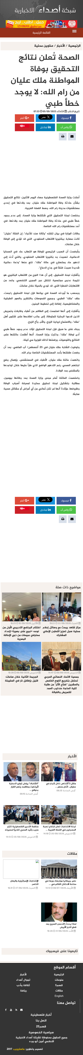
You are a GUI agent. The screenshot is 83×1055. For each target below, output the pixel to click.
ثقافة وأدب (23, 985)
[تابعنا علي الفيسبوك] (5, 1010)
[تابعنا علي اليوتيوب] (11, 1010)
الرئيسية (74, 46)
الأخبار (61, 46)
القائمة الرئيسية (41, 33)
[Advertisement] (41, 168)
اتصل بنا (41, 1020)
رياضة (23, 991)
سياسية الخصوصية (41, 1032)
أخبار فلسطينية (41, 1015)
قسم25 (41, 1026)
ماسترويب (19, 1049)
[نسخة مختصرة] (16, 1010)
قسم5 (59, 985)
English (59, 996)
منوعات (59, 980)
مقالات (59, 991)
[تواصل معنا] (21, 1010)
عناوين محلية (44, 46)
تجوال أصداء (23, 980)
